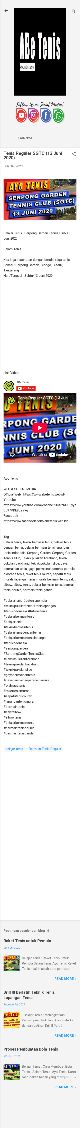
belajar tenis (14, 749)
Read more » (65, 979)
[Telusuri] (73, 12)
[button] (73, 154)
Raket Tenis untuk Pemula (27, 940)
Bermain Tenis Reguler (45, 749)
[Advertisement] (40, 324)
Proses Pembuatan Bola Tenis (31, 1049)
